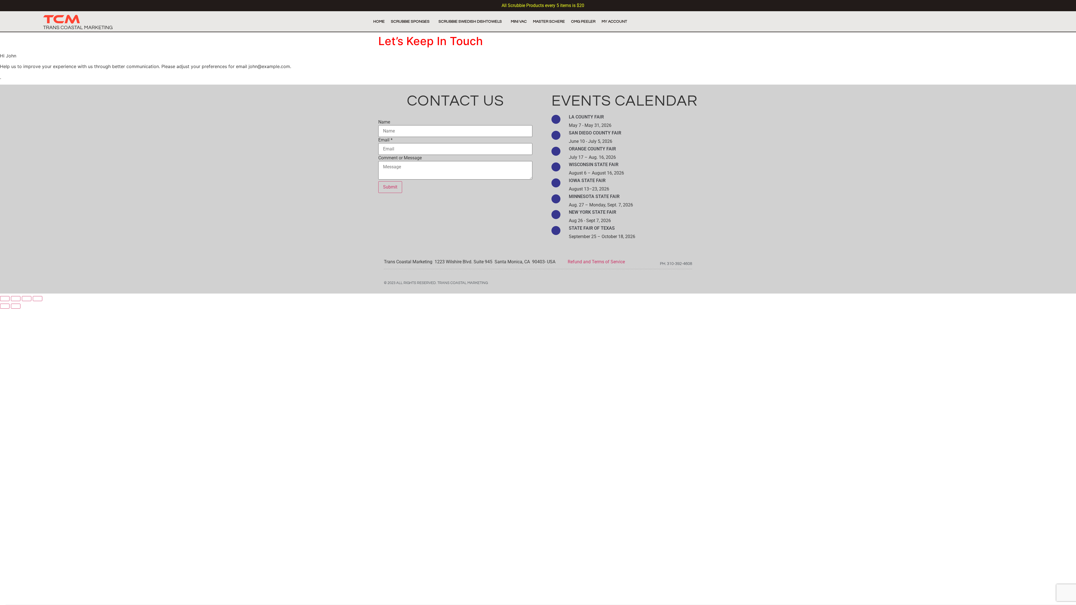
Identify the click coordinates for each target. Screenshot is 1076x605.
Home (379, 21)
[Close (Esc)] (5, 298)
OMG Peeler (583, 21)
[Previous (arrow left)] (5, 306)
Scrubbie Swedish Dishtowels (470, 21)
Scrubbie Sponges (410, 21)
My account (614, 21)
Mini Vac (519, 21)
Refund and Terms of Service (596, 261)
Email (385, 140)
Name (384, 122)
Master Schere (549, 21)
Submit (390, 187)
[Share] (15, 298)
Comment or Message (400, 158)
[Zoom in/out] (37, 298)
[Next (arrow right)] (15, 306)
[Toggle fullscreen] (26, 298)
